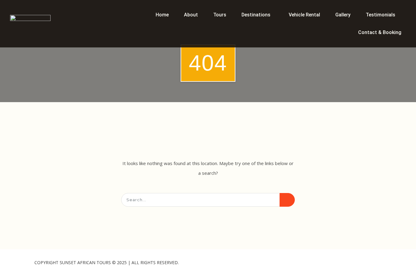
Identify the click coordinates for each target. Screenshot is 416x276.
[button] (257, 15)
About (191, 15)
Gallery (343, 15)
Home (162, 15)
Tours (219, 15)
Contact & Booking (379, 32)
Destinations (255, 15)
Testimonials (380, 15)
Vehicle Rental (304, 15)
